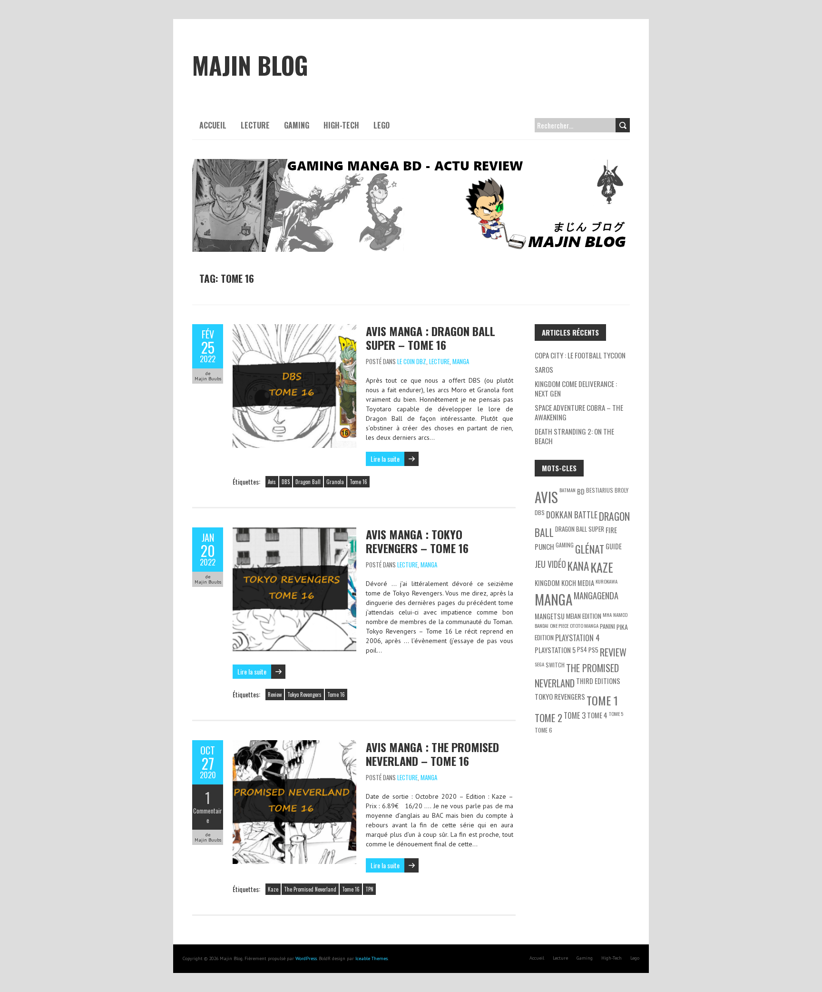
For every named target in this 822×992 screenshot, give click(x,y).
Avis (272, 482)
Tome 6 (543, 729)
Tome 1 (602, 700)
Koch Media (577, 583)
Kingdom (547, 583)
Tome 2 (548, 717)
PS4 (582, 649)
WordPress (306, 958)
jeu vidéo (550, 564)
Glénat (589, 548)
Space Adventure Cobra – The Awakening (579, 412)
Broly (621, 490)
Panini (607, 626)
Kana (578, 566)
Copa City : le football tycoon (580, 355)
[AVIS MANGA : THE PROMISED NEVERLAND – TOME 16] (294, 745)
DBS (286, 482)
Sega (539, 664)
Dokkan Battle (571, 514)
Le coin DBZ (411, 361)
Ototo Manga (584, 625)
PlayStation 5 (555, 650)
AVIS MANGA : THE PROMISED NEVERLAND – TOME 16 (432, 753)
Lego (381, 125)
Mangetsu (550, 616)
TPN (369, 889)
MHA (607, 614)
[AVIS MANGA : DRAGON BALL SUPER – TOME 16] (294, 329)
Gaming (296, 125)
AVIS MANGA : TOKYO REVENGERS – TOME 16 (417, 541)
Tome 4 (597, 715)
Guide (614, 546)
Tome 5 (616, 713)
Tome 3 (575, 715)
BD (581, 491)
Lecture (255, 125)
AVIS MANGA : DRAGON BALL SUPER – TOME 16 (430, 337)
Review (275, 694)
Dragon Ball (308, 482)
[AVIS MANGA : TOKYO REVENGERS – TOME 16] (294, 532)
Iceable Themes (371, 958)
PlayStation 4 (577, 638)
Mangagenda (596, 595)
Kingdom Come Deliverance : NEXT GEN (576, 388)
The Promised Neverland (310, 889)
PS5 (593, 650)
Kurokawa (606, 581)
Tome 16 (358, 482)
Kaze (273, 889)
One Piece (559, 625)
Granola (335, 482)
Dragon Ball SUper (579, 529)
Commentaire (207, 815)
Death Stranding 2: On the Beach (574, 436)
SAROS (544, 369)
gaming (565, 545)
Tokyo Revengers (304, 694)
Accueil (212, 125)
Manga (460, 361)
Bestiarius (599, 490)
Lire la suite (385, 459)
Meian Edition (583, 616)
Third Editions (598, 681)
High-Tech (341, 125)
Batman (567, 490)
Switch (555, 664)
